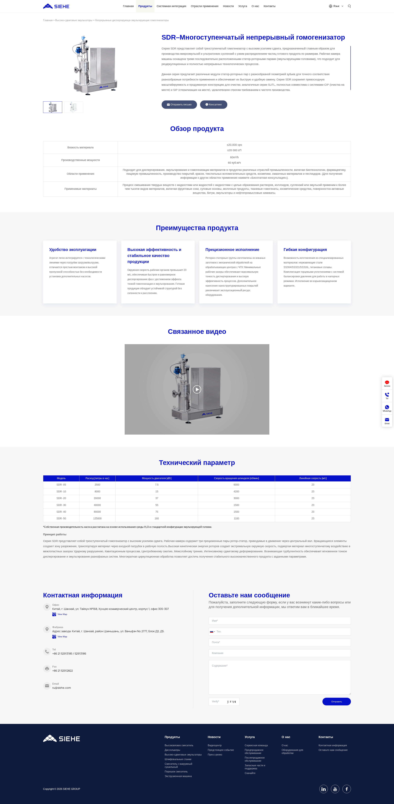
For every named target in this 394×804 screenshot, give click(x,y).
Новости (214, 737)
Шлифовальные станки (178, 759)
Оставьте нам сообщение (333, 750)
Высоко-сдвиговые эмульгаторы (183, 754)
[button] (52, 107)
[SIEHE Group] (56, 6)
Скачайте (250, 773)
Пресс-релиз (215, 754)
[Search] (349, 6)
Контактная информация (333, 745)
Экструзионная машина (178, 776)
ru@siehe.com (61, 688)
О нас (285, 745)
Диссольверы (172, 750)
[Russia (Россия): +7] (212, 631)
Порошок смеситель (176, 771)
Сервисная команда (256, 745)
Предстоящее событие (221, 750)
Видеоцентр (215, 745)
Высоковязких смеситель (179, 745)
